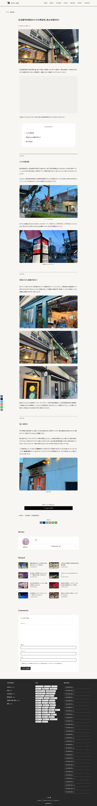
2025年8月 (70, 700)
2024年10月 (70, 731)
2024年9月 (70, 734)
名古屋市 (28, 515)
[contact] (50, 797)
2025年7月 (70, 704)
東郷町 (51, 710)
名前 (22, 644)
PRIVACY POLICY (47, 800)
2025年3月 (70, 717)
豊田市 (46, 719)
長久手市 (53, 719)
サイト (22, 657)
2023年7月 (70, 771)
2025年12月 (70, 690)
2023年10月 (70, 765)
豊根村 (51, 717)
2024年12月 (70, 724)
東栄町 (52, 707)
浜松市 (38, 712)
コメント (23, 623)
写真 (9, 690)
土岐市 (46, 698)
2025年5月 (70, 711)
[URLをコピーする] (56, 523)
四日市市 (39, 698)
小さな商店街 (30, 133)
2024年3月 (70, 751)
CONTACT (56, 800)
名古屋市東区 (51, 693)
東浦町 (38, 710)
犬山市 (52, 712)
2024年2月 (70, 755)
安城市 (38, 703)
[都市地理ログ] (13, 3)
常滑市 (52, 705)
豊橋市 (39, 719)
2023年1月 (70, 782)
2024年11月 (70, 727)
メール (23, 651)
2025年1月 (70, 721)
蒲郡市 (53, 714)
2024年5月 (70, 748)
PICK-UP (39, 686)
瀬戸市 (45, 712)
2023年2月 (70, 778)
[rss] (48, 797)
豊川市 (38, 717)
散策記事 (21, 515)
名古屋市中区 (40, 691)
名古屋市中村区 (50, 691)
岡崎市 (46, 705)
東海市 (45, 710)
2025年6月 (70, 707)
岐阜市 (39, 705)
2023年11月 (70, 761)
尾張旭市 (52, 703)
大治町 (52, 700)
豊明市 (45, 717)
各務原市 (45, 688)
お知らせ (10, 687)
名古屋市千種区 (40, 693)
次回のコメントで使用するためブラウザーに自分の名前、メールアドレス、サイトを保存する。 (42, 663)
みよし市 (47, 686)
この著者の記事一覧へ (56, 546)
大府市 (45, 700)
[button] (41, 523)
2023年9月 (70, 768)
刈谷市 (38, 688)
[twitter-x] (46, 797)
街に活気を (29, 141)
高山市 (45, 721)
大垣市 (38, 700)
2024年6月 (70, 744)
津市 (58, 710)
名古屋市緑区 (50, 695)
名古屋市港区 (40, 695)
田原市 (38, 714)
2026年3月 (70, 687)
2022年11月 (70, 788)
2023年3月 (70, 775)
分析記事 (11, 694)
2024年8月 (70, 738)
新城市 (38, 707)
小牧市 (45, 703)
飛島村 (38, 721)
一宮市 (54, 686)
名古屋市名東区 (35, 515)
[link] (36, 540)
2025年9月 (70, 697)
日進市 (45, 707)
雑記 (9, 704)
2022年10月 (70, 792)
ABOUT (40, 800)
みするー (25, 547)
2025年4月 (70, 714)
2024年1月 (70, 758)
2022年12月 (70, 785)
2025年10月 (70, 694)
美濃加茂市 (46, 714)
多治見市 (54, 698)
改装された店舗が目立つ (33, 137)
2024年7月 (70, 741)
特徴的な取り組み (13, 700)
